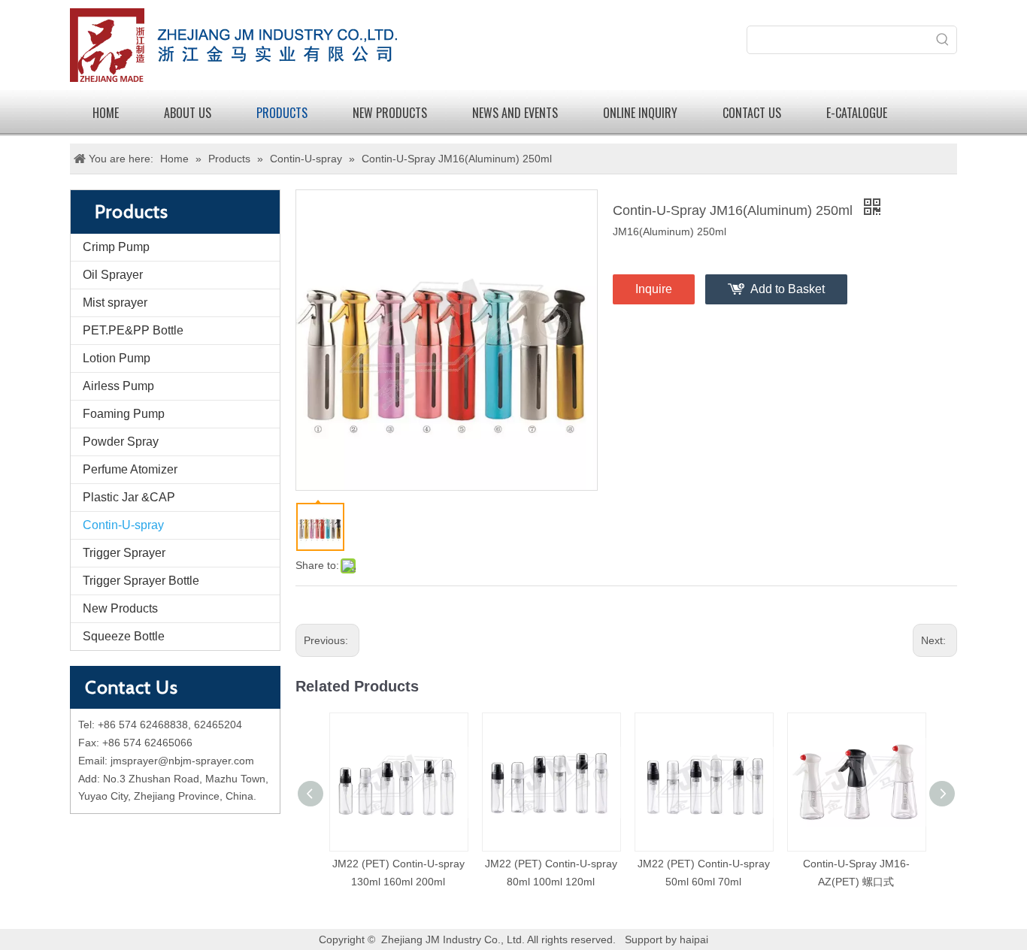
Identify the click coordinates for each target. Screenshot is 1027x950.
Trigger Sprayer (124, 552)
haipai (694, 939)
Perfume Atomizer (130, 469)
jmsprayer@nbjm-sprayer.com (182, 761)
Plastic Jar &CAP (129, 497)
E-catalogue (856, 113)
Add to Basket (787, 289)
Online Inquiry (640, 113)
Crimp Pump (116, 247)
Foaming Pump (124, 413)
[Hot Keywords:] (942, 39)
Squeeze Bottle (124, 636)
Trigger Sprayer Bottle (141, 580)
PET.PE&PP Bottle (133, 330)
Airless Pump (118, 386)
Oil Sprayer (113, 274)
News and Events (515, 113)
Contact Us (752, 113)
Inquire (653, 289)
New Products (120, 608)
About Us (187, 113)
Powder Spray (121, 441)
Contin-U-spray (123, 525)
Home (105, 113)
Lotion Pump (116, 358)
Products (281, 113)
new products (390, 113)
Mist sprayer (115, 302)
